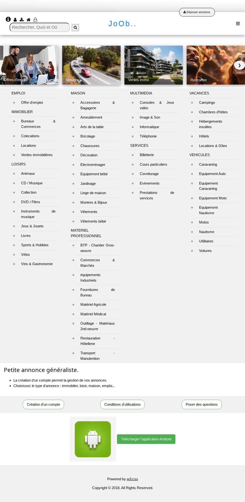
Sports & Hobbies (35, 245)
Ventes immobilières (37, 155)
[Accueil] (29, 20)
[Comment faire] (9, 20)
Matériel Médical (93, 314)
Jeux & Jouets (32, 226)
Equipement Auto (212, 174)
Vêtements (88, 212)
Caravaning (208, 164)
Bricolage (87, 136)
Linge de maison (93, 193)
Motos (204, 222)
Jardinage (88, 183)
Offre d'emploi (32, 102)
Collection (28, 192)
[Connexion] (16, 20)
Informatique (149, 127)
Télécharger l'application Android (146, 439)
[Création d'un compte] (35, 20)
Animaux (28, 173)
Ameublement (91, 117)
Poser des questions (202, 404)
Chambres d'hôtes (213, 112)
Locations (28, 145)
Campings (207, 102)
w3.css (132, 479)
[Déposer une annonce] (22, 20)
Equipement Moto (213, 198)
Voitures (205, 251)
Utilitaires (206, 241)
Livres (26, 236)
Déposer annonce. (198, 12)
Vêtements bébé (93, 221)
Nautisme (206, 232)
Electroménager (92, 165)
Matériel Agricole (93, 304)
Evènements (150, 183)
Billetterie (147, 155)
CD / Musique (32, 183)
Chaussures (90, 146)
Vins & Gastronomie (37, 264)
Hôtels (204, 136)
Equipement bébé (94, 174)
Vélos (25, 254)
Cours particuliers (153, 164)
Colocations (30, 136)
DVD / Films (30, 202)
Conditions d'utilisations (122, 404)
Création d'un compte (43, 404)
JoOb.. (122, 23)
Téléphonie (148, 136)
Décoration (88, 155)
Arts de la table (92, 127)
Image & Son (150, 117)
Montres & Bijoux (93, 202)
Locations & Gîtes (213, 146)
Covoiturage (149, 174)
